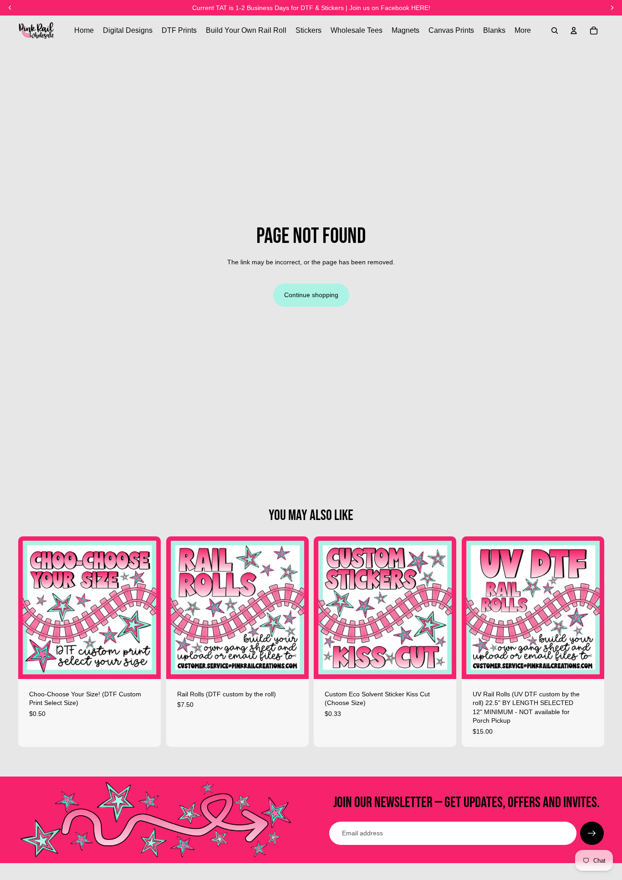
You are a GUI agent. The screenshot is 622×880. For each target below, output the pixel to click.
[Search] (555, 31)
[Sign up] (592, 833)
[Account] (574, 31)
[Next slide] (294, 607)
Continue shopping (311, 294)
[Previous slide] (180, 607)
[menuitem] (522, 30)
